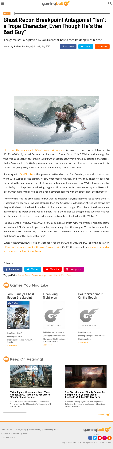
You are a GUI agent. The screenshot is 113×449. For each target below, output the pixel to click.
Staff (25, 434)
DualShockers (27, 174)
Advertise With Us (8, 438)
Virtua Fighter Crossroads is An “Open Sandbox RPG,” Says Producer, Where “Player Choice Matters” (30, 394)
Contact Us (5, 434)
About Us (16, 434)
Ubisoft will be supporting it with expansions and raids (32, 247)
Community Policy (51, 430)
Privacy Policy (20, 430)
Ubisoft (56, 275)
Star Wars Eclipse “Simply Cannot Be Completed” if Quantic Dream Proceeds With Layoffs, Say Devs (85, 394)
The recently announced (19, 150)
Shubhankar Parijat (23, 46)
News (7, 13)
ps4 (50, 275)
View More (12, 345)
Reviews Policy (35, 430)
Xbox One (66, 275)
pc (45, 275)
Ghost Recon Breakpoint (49, 150)
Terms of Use (6, 430)
